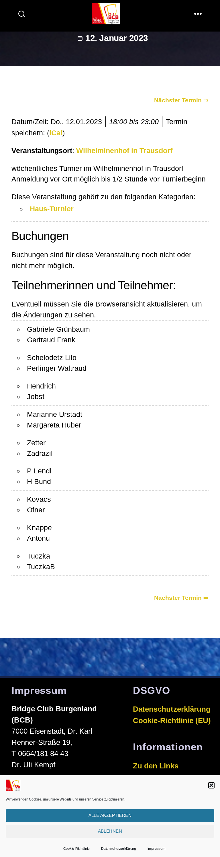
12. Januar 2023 (116, 38)
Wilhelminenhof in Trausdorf (124, 151)
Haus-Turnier (52, 209)
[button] (211, 785)
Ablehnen (110, 831)
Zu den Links (155, 766)
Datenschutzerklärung (118, 849)
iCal (55, 133)
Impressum (157, 849)
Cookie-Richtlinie (76, 849)
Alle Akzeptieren (110, 815)
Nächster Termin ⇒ (181, 100)
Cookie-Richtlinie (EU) (172, 720)
